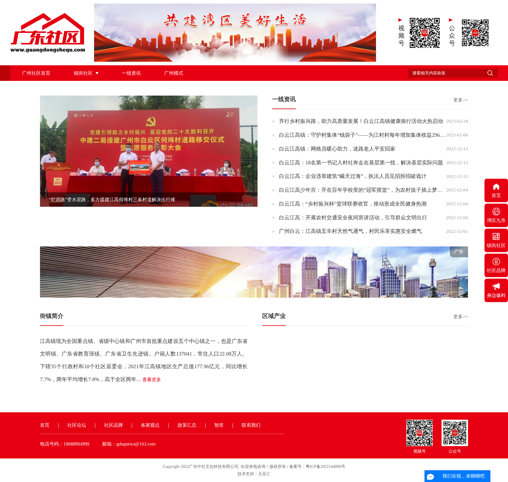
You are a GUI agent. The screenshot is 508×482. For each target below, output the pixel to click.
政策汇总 (187, 425)
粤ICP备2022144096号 (325, 466)
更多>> (460, 99)
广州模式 (173, 73)
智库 (219, 425)
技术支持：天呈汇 (254, 474)
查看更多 (151, 379)
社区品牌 (113, 425)
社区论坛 (76, 425)
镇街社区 (83, 73)
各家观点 (150, 425)
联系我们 (251, 425)
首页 (44, 425)
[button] (247, 200)
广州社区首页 (36, 73)
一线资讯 (131, 73)
